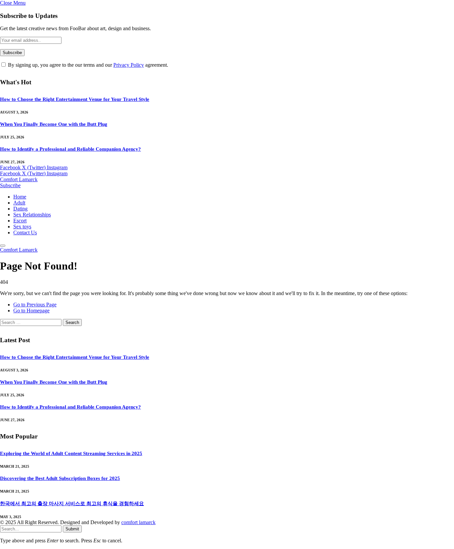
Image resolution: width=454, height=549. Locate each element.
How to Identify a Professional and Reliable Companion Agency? (70, 149)
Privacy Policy (128, 65)
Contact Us (25, 232)
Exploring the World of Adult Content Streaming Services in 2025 (71, 453)
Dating (20, 208)
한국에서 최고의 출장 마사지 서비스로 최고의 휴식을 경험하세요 (72, 503)
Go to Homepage (31, 310)
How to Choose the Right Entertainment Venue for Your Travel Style (74, 99)
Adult (19, 202)
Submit (72, 528)
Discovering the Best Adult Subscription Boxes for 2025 (60, 478)
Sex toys (22, 226)
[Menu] (2, 246)
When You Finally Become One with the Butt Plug (53, 124)
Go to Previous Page (35, 304)
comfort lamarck (138, 522)
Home (19, 196)
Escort (20, 220)
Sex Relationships (32, 214)
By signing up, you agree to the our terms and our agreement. (87, 65)
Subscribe (10, 185)
